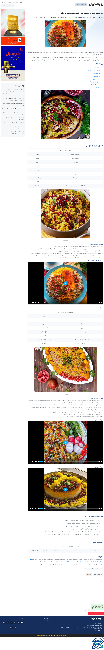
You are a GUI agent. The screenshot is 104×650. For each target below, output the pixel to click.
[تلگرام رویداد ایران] (14, 622)
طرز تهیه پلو (90, 569)
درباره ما (20, 2)
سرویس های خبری (80, 4)
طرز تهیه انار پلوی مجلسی (94, 68)
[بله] (14, 627)
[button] (65, 551)
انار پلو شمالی (97, 76)
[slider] (75, 302)
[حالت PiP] (33, 302)
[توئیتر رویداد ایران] (11, 622)
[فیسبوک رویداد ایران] (22, 622)
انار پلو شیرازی (96, 73)
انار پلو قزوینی (96, 79)
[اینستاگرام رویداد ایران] (18, 622)
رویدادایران (57, 635)
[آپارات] (7, 622)
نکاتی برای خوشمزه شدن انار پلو (92, 82)
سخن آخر (97, 87)
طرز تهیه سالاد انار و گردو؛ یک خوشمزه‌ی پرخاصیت (62, 562)
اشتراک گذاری (97, 574)
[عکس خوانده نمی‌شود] (97, 610)
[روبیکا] (11, 627)
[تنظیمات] (36, 302)
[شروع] (101, 302)
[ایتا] (4, 622)
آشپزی (101, 569)
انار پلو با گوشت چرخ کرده (94, 70)
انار (85, 569)
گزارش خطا (88, 574)
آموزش (96, 569)
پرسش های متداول (95, 85)
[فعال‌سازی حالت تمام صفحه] (30, 302)
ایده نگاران (39, 635)
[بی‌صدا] (45, 302)
